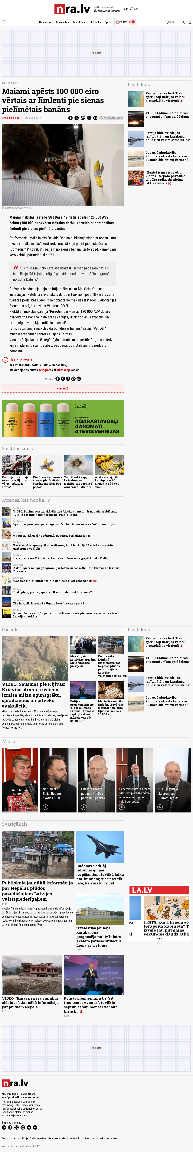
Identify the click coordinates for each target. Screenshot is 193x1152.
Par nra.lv (6, 1138)
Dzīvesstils (62, 22)
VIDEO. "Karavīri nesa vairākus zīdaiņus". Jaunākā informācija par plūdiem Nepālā (30, 1002)
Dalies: (49, 378)
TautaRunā (79, 22)
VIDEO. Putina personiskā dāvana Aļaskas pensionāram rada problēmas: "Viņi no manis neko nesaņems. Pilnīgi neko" (65, 513)
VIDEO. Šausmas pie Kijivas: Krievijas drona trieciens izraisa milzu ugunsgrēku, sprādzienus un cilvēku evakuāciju (33, 695)
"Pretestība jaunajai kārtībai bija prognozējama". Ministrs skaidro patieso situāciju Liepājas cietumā (98, 937)
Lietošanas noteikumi (58, 1138)
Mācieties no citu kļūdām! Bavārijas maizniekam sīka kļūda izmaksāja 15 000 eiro (111, 707)
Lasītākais (139, 84)
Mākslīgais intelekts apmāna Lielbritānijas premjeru (83, 661)
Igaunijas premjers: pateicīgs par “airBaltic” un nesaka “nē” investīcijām (64, 524)
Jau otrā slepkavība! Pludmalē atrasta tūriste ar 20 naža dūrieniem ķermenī (167, 156)
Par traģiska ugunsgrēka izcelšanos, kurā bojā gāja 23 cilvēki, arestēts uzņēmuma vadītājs (63, 547)
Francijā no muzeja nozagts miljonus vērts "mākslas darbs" (15, 482)
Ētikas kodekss (90, 1138)
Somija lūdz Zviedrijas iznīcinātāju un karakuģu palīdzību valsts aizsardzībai (168, 136)
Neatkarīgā (45, 22)
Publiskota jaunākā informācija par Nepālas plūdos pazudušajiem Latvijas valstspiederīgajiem (112, 666)
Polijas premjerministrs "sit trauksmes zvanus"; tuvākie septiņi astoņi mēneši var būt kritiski (82, 711)
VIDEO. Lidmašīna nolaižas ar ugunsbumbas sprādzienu (167, 115)
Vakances (104, 1138)
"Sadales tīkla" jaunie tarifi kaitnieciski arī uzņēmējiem (53, 581)
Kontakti (114, 1138)
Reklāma (16, 1138)
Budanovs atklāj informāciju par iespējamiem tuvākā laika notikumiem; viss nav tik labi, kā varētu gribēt (100, 874)
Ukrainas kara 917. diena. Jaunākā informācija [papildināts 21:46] (60, 558)
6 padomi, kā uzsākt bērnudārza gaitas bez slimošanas (51, 535)
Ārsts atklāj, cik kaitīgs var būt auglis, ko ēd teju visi (107, 482)
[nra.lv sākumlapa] (72, 9)
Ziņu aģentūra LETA (12, 117)
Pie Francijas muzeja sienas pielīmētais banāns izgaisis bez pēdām (47, 482)
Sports (109, 22)
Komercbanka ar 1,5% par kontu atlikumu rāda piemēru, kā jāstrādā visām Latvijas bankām (66, 614)
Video (9, 741)
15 (95, 581)
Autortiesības (76, 1138)
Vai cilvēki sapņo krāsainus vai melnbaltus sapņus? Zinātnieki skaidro (78, 482)
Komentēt (63, 388)
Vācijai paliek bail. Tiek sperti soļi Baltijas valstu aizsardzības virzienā (165, 96)
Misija (25, 1138)
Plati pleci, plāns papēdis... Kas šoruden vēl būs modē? (52, 592)
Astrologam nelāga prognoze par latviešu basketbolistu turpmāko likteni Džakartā (66, 569)
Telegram (44, 370)
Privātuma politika (38, 1138)
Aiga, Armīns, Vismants (107, 11)
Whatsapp (63, 370)
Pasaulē (12, 83)
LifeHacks (95, 22)
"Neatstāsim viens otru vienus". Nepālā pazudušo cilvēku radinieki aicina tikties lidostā (165, 177)
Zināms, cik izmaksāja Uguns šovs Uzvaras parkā (48, 603)
